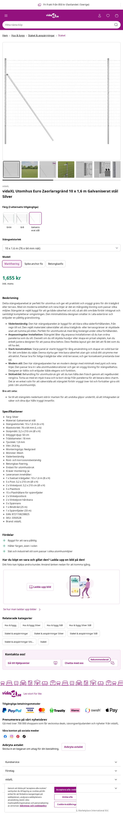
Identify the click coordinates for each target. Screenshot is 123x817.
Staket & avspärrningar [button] (16, 633)
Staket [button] (43, 641)
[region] (40, 798)
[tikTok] (24, 736)
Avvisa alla (67, 797)
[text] (11, 278)
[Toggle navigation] (6, 15)
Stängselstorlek (11, 239)
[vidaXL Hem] (52, 15)
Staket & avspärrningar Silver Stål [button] (20, 641)
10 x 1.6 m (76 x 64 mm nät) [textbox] (22, 248)
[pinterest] (17, 736)
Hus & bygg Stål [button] (55, 625)
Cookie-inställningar (67, 804)
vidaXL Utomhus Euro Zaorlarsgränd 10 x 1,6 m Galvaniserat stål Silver (60, 194)
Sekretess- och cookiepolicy (33, 805)
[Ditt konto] (100, 16)
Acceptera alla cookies (67, 789)
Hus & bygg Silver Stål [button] (80, 625)
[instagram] (11, 736)
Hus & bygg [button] (10, 625)
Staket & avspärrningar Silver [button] (49, 633)
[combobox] (61, 25)
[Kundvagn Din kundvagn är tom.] (116, 16)
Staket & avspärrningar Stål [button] (84, 633)
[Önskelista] (108, 16)
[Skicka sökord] (116, 24)
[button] (63, 5)
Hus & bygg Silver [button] (31, 625)
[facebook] (5, 736)
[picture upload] (79, 587)
